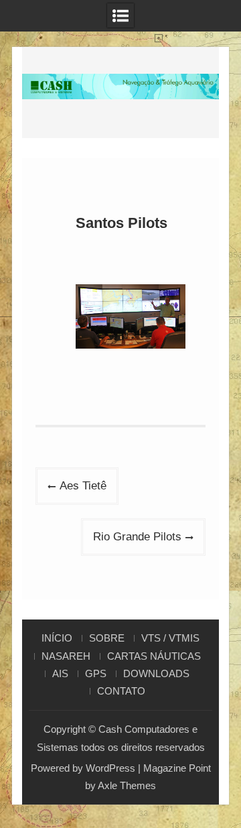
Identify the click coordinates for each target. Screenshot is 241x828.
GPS (95, 673)
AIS (60, 673)
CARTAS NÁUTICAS (154, 656)
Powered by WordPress (83, 768)
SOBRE (107, 638)
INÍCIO (57, 638)
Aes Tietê (83, 485)
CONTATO (121, 691)
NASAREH (66, 656)
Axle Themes (127, 785)
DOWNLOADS (156, 673)
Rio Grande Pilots (137, 536)
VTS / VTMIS (170, 638)
